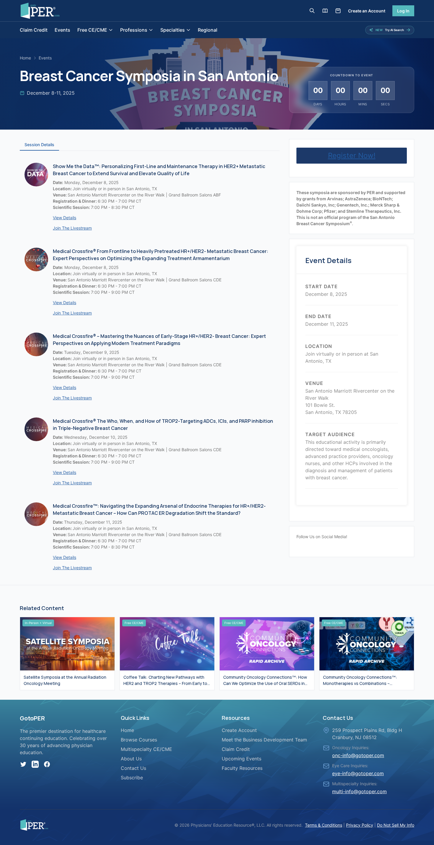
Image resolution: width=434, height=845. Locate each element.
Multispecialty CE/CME (146, 749)
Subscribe (132, 778)
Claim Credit (34, 30)
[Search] (312, 11)
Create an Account (366, 10)
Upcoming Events (241, 759)
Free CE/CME (92, 30)
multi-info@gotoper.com (359, 791)
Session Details (39, 144)
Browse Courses (139, 740)
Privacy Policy (359, 825)
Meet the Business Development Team (264, 740)
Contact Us (133, 768)
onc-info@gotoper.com (358, 755)
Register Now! (352, 155)
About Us (131, 759)
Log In (403, 10)
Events (62, 30)
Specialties (172, 30)
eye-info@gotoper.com (358, 773)
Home (25, 57)
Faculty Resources (242, 768)
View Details (64, 217)
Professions (133, 30)
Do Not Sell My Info (395, 825)
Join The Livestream (72, 227)
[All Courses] (325, 11)
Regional (207, 30)
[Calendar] (338, 11)
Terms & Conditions (323, 825)
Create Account (239, 730)
